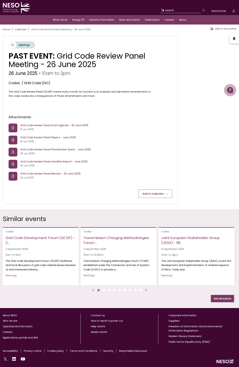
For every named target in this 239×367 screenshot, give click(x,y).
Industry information (101, 20)
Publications (152, 20)
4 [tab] (114, 290)
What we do (60, 20)
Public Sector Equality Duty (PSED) (189, 342)
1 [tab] (98, 290)
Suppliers (174, 321)
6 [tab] (125, 290)
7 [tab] (130, 290)
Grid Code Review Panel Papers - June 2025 (48, 137)
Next (146, 290)
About (182, 20)
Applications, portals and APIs (20, 337)
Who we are (10, 321)
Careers (169, 20)
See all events (222, 298)
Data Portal (219, 11)
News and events (129, 20)
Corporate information (182, 315)
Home (6, 29)
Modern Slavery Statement (185, 336)
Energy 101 (78, 20)
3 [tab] (109, 290)
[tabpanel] (42, 256)
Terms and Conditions (83, 351)
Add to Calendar (153, 193)
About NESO (10, 315)
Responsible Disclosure (133, 351)
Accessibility (10, 351)
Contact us (98, 315)
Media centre (99, 332)
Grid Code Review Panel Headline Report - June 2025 (54, 161)
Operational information (18, 326)
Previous (93, 290)
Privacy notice (32, 351)
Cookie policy (55, 351)
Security (108, 351)
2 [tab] (104, 290)
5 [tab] (119, 290)
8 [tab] (135, 290)
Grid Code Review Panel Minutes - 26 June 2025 (50, 173)
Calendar (20, 29)
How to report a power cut (107, 321)
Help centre (98, 326)
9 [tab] (140, 290)
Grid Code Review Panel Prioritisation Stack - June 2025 (55, 149)
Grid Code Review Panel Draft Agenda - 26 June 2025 (54, 125)
